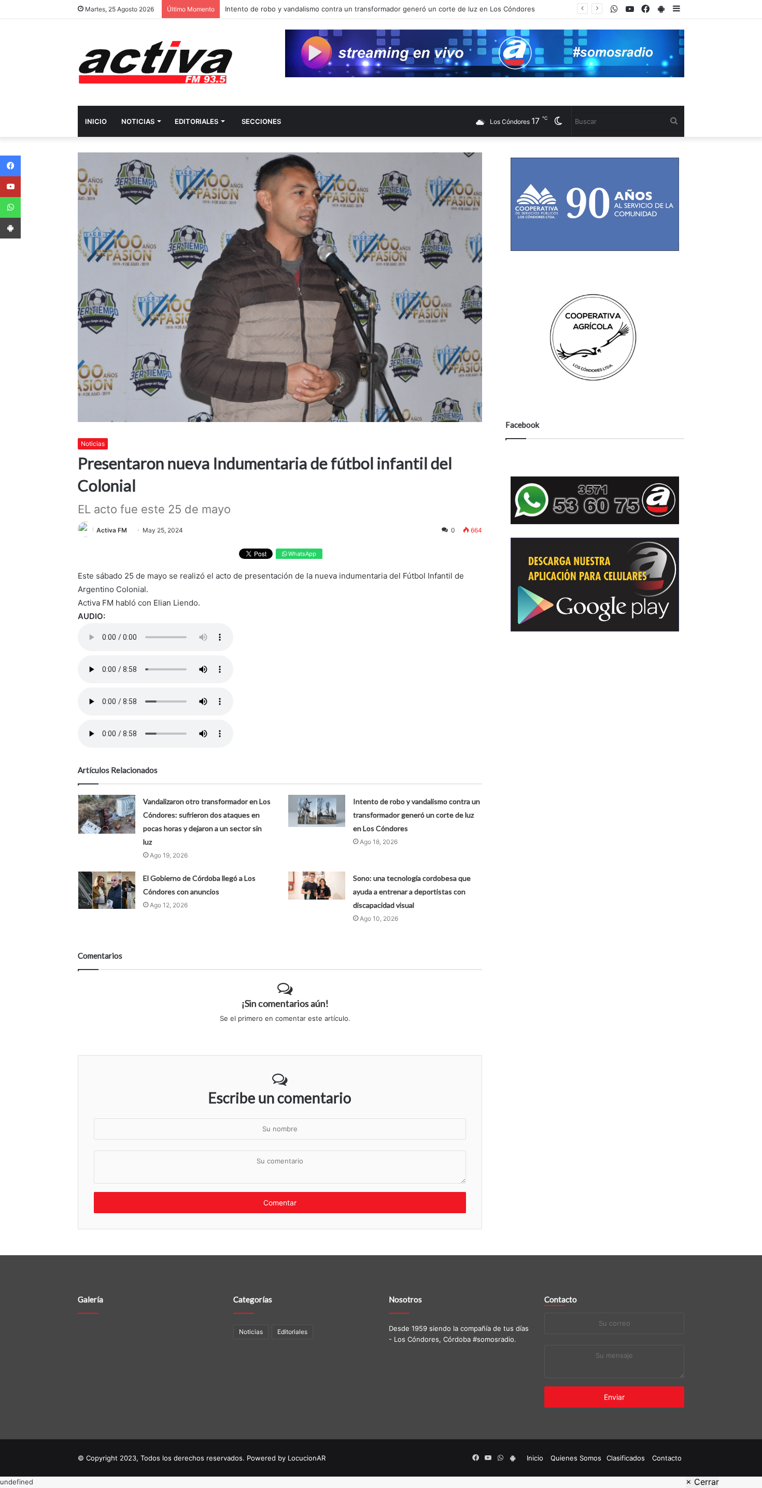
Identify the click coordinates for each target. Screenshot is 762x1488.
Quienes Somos (576, 1458)
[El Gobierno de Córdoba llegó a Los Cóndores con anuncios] (106, 890)
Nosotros (405, 1299)
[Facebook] (10, 166)
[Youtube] (10, 186)
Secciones (261, 121)
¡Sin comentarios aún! (285, 1003)
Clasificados (625, 1458)
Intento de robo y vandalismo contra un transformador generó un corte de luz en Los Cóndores (380, 9)
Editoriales (196, 121)
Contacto (560, 1299)
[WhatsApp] (10, 207)
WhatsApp (301, 553)
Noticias (137, 121)
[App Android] (10, 228)
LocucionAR (307, 1458)
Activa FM (111, 530)
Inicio (96, 121)
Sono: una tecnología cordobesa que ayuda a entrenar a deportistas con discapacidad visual (412, 891)
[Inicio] (155, 62)
